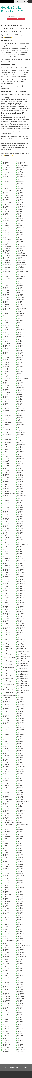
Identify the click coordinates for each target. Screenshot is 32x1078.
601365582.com (21, 181)
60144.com (5, 327)
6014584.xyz (20, 348)
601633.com (6, 937)
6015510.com (20, 576)
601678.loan (20, 1033)
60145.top (5, 341)
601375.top (20, 202)
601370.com (20, 195)
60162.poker (20, 907)
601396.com (20, 236)
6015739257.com (21, 771)
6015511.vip (6, 579)
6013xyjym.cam (6, 273)
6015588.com (6, 630)
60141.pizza (20, 301)
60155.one (5, 553)
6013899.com (20, 227)
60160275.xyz (6, 875)
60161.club (5, 886)
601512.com (6, 488)
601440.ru (5, 329)
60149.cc (19, 392)
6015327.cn (5, 525)
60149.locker (6, 398)
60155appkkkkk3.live (22, 687)
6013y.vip (19, 273)
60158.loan (20, 782)
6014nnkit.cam (20, 428)
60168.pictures (6, 1040)
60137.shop (6, 195)
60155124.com (21, 592)
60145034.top (6, 343)
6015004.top (20, 462)
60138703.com (6, 225)
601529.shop (6, 514)
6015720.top (20, 768)
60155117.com (21, 585)
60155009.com (21, 565)
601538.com (6, 530)
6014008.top (20, 294)
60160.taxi (19, 856)
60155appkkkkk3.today (23, 690)
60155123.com (6, 592)
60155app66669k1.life (22, 660)
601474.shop (6, 373)
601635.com (20, 938)
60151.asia (5, 483)
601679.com (6, 1035)
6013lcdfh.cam (21, 260)
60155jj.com (20, 711)
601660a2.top (20, 998)
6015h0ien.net (6, 826)
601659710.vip (6, 991)
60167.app (19, 1016)
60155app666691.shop (8, 654)
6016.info (5, 845)
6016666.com (6, 1009)
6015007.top (6, 465)
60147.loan (20, 361)
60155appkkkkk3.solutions (8, 690)
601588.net (20, 798)
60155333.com (21, 609)
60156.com (20, 741)
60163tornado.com (22, 956)
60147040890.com (7, 369)
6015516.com (6, 601)
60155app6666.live (7, 653)
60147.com (5, 361)
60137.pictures (6, 194)
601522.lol (19, 504)
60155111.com (21, 579)
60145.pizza (20, 340)
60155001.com (21, 558)
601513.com (20, 488)
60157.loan (5, 759)
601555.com (20, 615)
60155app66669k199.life (23, 662)
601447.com (6, 334)
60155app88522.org (8, 678)
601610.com (6, 889)
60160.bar (19, 850)
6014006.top (20, 292)
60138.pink (5, 215)
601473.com (20, 369)
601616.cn (5, 896)
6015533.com (6, 609)
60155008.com (6, 565)
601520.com (20, 500)
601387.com (20, 223)
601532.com (20, 523)
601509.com (20, 479)
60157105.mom (21, 766)
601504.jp (19, 472)
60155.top (5, 555)
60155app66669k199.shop (8, 664)
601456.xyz (5, 347)
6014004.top (20, 290)
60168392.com (21, 1047)
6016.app (19, 838)
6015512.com (6, 588)
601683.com (6, 1047)
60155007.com (21, 564)
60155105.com (6, 578)
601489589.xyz (6, 392)
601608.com (20, 882)
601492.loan (20, 401)
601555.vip (19, 616)
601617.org (5, 900)
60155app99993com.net (23, 685)
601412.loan (20, 304)
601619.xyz (5, 903)
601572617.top (6, 769)
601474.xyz (20, 373)
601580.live (20, 789)
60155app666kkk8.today (9, 670)
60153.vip (5, 521)
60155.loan (5, 551)
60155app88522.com (22, 674)
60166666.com (21, 1009)
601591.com (6, 810)
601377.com (20, 204)
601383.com (6, 220)
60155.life (19, 550)
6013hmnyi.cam (21, 253)
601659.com (20, 989)
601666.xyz (20, 1007)
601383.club (20, 218)
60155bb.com (20, 696)
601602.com (20, 868)
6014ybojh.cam (21, 444)
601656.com (20, 984)
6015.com (5, 449)
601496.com (6, 405)
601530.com (20, 521)
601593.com (6, 813)
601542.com (20, 539)
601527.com (6, 509)
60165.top (19, 973)
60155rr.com (20, 725)
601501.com (6, 467)
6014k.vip (19, 421)
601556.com (6, 620)
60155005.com (21, 562)
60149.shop (6, 401)
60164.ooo (19, 959)
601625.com (20, 912)
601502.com (6, 469)
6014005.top (6, 292)
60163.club (19, 919)
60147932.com (6, 380)
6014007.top (6, 294)
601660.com (20, 995)
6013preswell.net (21, 264)
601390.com (6, 232)
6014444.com (20, 333)
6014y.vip (5, 444)
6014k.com (5, 421)
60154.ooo (19, 535)
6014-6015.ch (6, 278)
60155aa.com (20, 641)
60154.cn (5, 532)
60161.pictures (21, 887)
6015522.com (20, 604)
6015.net (19, 449)
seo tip (10, 1071)
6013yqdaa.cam (21, 274)
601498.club (6, 406)
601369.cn (5, 188)
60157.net (19, 759)
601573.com (6, 771)
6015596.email (20, 634)
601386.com (20, 222)
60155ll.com (20, 715)
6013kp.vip (5, 259)
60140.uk (19, 287)
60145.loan (5, 340)
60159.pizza (20, 806)
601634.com (20, 937)
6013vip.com (20, 269)
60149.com (5, 396)
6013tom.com (6, 269)
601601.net (5, 863)
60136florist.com (7, 190)
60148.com (20, 382)
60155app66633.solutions (22, 651)
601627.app (5, 915)
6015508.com (6, 574)
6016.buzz (5, 840)
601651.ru (19, 979)
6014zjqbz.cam (6, 446)
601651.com (6, 979)
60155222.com (6, 606)
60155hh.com (20, 708)
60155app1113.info (7, 643)
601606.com (20, 880)
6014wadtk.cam (7, 439)
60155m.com (6, 717)
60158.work (20, 787)
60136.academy (21, 167)
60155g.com (6, 706)
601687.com (20, 1051)
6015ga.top (20, 822)
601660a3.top (6, 1000)
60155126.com (21, 593)
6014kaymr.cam (7, 422)
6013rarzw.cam (6, 267)
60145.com (20, 338)
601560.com (6, 747)
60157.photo (6, 762)
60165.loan (20, 972)
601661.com (20, 1000)
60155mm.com (21, 717)
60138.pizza (20, 215)
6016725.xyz (20, 1025)
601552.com (6, 604)
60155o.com (6, 720)
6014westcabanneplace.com (23, 440)
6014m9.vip (5, 426)
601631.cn (19, 931)
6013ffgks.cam (6, 250)
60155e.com (6, 703)
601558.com (20, 629)
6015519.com (20, 602)
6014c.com (5, 412)
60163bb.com (20, 949)
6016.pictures (20, 847)
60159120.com (21, 810)
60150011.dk (20, 460)
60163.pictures (6, 924)
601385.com (6, 222)
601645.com (6, 966)
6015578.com (6, 629)
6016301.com (20, 928)
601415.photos (6, 308)
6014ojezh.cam (6, 429)
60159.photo (6, 806)
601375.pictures (7, 202)
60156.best (5, 741)
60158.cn (19, 780)
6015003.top (6, 462)
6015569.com (20, 623)
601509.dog (6, 481)
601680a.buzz (20, 1042)
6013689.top (20, 186)
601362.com (20, 178)
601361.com (6, 178)
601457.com (20, 347)
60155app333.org (21, 646)
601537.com (20, 528)
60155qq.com (20, 724)
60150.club (19, 455)
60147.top (19, 364)
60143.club (19, 318)
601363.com (6, 179)
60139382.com (6, 236)
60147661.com (6, 376)
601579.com (6, 778)
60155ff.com (20, 704)
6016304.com (6, 931)
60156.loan (5, 743)
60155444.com (6, 615)
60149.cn (19, 394)
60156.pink (19, 743)
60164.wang (6, 963)
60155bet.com (6, 697)
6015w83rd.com (21, 833)
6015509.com (20, 574)
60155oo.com (20, 720)
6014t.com (5, 436)
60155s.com (6, 727)
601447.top (20, 334)
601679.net (20, 1035)
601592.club (6, 812)
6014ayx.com (6, 410)
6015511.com (20, 578)
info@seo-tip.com (13, 1067)
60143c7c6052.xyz (7, 326)
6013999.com (6, 245)
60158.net (5, 783)
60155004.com (6, 562)
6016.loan (19, 845)
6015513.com (20, 597)
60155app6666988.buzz (23, 654)
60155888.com (21, 630)
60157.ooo (19, 761)
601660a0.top (20, 996)
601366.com (20, 183)
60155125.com (6, 593)
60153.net (5, 520)
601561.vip (5, 748)
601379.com (6, 208)
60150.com (5, 456)
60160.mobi (6, 856)
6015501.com (6, 567)
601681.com (6, 1046)
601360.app (20, 172)
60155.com (5, 550)
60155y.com (6, 738)
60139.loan (5, 231)
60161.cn (19, 886)
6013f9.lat (19, 248)
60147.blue (19, 359)
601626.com (20, 914)
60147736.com (6, 378)
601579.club (6, 776)
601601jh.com (20, 866)
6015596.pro (20, 636)
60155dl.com (20, 701)
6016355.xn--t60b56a (8, 940)
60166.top (5, 995)
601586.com (6, 796)
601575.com (20, 773)
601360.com (20, 174)
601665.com (6, 1005)
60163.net (19, 922)
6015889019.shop (7, 799)
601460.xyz (5, 355)
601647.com (20, 966)
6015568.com (6, 623)
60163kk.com (6, 956)
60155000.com (6, 558)
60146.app (19, 350)
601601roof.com (7, 868)
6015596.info (6, 636)
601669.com (6, 1016)
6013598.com (6, 167)
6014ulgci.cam (20, 436)
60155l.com (6, 715)
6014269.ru (5, 317)
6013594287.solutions (22, 165)
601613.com (20, 893)
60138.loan (5, 209)
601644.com (20, 965)
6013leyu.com (6, 262)
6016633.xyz (6, 1003)
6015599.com (6, 639)
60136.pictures (21, 171)
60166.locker (6, 993)
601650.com (6, 977)
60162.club (5, 905)
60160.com (20, 854)
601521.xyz (20, 502)
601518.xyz (20, 491)
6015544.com (20, 613)
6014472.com (20, 336)
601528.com (20, 511)
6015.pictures (20, 451)
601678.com (6, 1033)
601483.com (6, 389)
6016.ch (19, 840)
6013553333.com (21, 162)
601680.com (6, 1042)
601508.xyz (5, 479)
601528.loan (6, 513)
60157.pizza (6, 764)
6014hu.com (20, 417)
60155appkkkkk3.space (23, 688)
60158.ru (5, 787)
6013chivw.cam (21, 246)
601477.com (20, 376)
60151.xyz (19, 484)
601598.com (6, 815)
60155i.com (6, 710)
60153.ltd (19, 518)
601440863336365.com (9, 331)
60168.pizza (20, 1040)
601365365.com (7, 181)
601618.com (20, 900)
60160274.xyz (20, 873)
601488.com (20, 391)
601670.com (6, 1023)
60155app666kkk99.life (23, 673)
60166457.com (21, 1003)
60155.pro (19, 553)
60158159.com (21, 791)
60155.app (5, 546)
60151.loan (5, 484)
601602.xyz (5, 870)
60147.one (19, 362)
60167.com (5, 1017)
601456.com (20, 345)
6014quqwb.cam (21, 432)
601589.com (20, 799)
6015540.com (6, 613)
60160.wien (20, 857)
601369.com (20, 188)
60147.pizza (6, 364)
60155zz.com (20, 740)
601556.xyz (20, 620)
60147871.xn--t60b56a (23, 378)
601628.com (6, 917)
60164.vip (19, 961)
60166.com (20, 991)
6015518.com (6, 602)
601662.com (6, 1002)
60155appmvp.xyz (21, 692)
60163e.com (6, 954)
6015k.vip (19, 827)
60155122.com (21, 590)
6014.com (5, 280)
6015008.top (20, 465)
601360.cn (5, 174)
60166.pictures (21, 993)
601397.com (20, 238)
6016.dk (19, 843)
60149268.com (6, 403)
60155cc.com (6, 699)
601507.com (6, 477)
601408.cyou (6, 299)
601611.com (6, 891)
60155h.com (6, 708)
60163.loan (5, 922)
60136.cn (19, 169)
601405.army (6, 297)
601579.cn (19, 776)
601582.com (6, 792)
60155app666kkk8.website (22, 671)
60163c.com (6, 951)
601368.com (20, 185)
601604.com (6, 880)
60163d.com (6, 952)
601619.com (20, 901)
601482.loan (20, 385)
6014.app (19, 278)
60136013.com (21, 176)
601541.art (5, 539)
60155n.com (6, 718)
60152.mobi (20, 498)
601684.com (6, 1049)
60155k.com (6, 713)
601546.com (6, 542)
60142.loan (20, 311)
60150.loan (20, 456)
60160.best (5, 852)
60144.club (19, 326)
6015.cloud (20, 447)
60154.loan (20, 534)
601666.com (20, 1005)
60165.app (19, 968)
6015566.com (6, 622)
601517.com (20, 490)
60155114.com (6, 583)
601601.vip (19, 863)
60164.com (5, 958)
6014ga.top (20, 415)
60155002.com (6, 560)
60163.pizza (20, 924)
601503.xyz (20, 470)
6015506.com (6, 572)
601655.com (6, 984)
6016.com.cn (6, 843)
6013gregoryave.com (22, 252)
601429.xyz (20, 317)
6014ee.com (6, 413)
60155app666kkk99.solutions (8, 676)
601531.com (6, 523)
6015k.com (5, 827)
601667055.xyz (6, 1010)
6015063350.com (21, 476)
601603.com (20, 878)
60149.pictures (6, 399)
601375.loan (20, 201)
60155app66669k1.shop (9, 662)
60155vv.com (20, 732)
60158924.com (6, 801)
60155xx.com (20, 736)
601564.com (20, 750)
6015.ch (5, 447)
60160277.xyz (6, 877)
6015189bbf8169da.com (9, 493)
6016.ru (4, 849)
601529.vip (19, 514)
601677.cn (5, 1030)
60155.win (19, 555)
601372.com (6, 199)
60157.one (5, 761)
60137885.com (21, 206)
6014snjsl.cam (20, 434)
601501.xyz (20, 467)
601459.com (6, 350)
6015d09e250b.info (7, 820)
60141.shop (6, 303)
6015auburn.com (7, 819)
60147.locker (6, 362)
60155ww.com (20, 734)
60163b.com (6, 949)
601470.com (20, 366)
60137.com (5, 192)
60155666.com (21, 622)
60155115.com (21, 583)
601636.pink (6, 942)
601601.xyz (20, 864)
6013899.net (6, 229)
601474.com (20, 371)
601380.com (6, 216)
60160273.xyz (6, 873)
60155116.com (6, 585)
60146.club (5, 352)
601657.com (20, 986)
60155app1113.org (21, 643)
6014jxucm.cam (21, 419)
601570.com (20, 764)
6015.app (19, 446)
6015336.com (6, 527)
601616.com (20, 896)
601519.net (5, 495)
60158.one (19, 783)
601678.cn (19, 1032)
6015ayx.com (20, 819)
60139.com (20, 229)
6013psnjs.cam (21, 266)
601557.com (6, 625)
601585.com (20, 794)
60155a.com (6, 641)
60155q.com (6, 724)
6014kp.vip (19, 422)
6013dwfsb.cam (7, 248)
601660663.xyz (6, 996)
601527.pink (20, 509)
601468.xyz (5, 359)
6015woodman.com (8, 836)
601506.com (6, 476)
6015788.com (20, 775)
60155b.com (20, 694)
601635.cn (5, 938)
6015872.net (20, 796)
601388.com (6, 227)
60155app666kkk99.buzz (9, 673)
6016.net (5, 847)
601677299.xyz (6, 1032)
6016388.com (6, 945)
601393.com (20, 234)
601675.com (6, 1028)
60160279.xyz (6, 878)
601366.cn (5, 183)
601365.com (20, 179)
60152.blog (5, 497)
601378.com (6, 206)
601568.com (20, 755)
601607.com (6, 882)
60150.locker (6, 458)
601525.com (6, 507)
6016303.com (20, 930)
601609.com (20, 884)
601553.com (20, 608)
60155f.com (6, 704)
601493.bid (19, 403)
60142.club (19, 310)
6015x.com (20, 836)
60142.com (5, 311)
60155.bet (19, 546)
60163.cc (5, 919)
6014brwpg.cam (21, 410)
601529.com (20, 513)
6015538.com (6, 611)
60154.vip (19, 537)
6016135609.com (7, 894)
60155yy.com (20, 738)
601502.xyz (20, 469)
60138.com (20, 208)
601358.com (6, 165)
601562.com (20, 748)
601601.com (20, 861)
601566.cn (5, 754)
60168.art (5, 1037)
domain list (25, 1067)
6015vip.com (6, 833)
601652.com (6, 981)
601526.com (20, 507)
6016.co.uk (5, 842)
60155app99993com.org (9, 687)
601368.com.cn (6, 186)
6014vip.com (6, 437)
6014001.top (20, 289)
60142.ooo (5, 313)
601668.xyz (5, 1014)
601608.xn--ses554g (8, 884)
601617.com (20, 898)
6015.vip (5, 455)
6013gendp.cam (7, 252)
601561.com (20, 747)
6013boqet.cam (7, 246)
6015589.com (6, 632)
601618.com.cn (6, 901)
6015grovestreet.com (22, 824)
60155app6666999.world (9, 660)
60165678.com (6, 986)
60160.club (5, 854)
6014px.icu (5, 432)
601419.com (6, 310)
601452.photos (6, 345)
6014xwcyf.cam (7, 442)
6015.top (19, 453)
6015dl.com (20, 820)
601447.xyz (5, 336)
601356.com (6, 164)
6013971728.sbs (7, 239)
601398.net (20, 241)
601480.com (6, 385)
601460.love (20, 354)
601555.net (5, 616)
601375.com (6, 201)
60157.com (20, 757)
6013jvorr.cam (6, 257)
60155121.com (6, 590)
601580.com (6, 789)
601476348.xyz (21, 375)
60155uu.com (20, 731)
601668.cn (19, 1010)
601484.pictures (21, 389)
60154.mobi (6, 535)
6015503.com (6, 569)
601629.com (20, 917)
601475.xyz (5, 375)
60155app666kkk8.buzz (23, 663)
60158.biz (19, 778)
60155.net (19, 551)
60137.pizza (20, 194)
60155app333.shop (7, 648)
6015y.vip (5, 838)
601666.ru (5, 1007)
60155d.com (20, 699)
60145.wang (20, 341)
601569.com (6, 757)
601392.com (6, 234)
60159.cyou (20, 803)
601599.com (6, 817)
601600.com (20, 859)
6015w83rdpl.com (7, 835)
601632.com (6, 935)
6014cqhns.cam (21, 412)
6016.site (19, 849)
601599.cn (19, 815)
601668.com (6, 1012)
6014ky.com (6, 424)
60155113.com (21, 581)
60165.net (5, 973)
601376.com (6, 204)
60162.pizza (6, 907)
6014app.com (20, 408)
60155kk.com (20, 713)
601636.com (20, 940)
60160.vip (5, 857)
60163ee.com (20, 954)
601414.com (6, 306)
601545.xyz (20, 541)
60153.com (5, 516)
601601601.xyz (6, 866)
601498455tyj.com (21, 406)
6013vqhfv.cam (6, 271)
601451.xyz (20, 343)
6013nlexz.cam (21, 262)
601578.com (6, 775)
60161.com (5, 887)
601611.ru (19, 891)
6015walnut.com (21, 835)
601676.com (20, 1028)
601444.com (6, 333)
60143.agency (6, 318)
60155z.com (6, 740)
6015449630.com (7, 541)
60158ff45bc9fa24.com (23, 801)
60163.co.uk (6, 921)
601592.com (20, 812)
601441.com (20, 331)
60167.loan (20, 1017)
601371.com (20, 197)
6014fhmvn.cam (7, 415)
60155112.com (6, 581)
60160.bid (19, 852)
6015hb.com (20, 826)
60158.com (5, 782)
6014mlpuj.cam (6, 428)
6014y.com (20, 442)
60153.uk (19, 520)
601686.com (6, 1051)
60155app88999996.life (23, 681)
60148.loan (5, 384)
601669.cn (19, 1014)
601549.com (6, 544)
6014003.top (6, 290)
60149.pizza (20, 399)
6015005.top (6, 463)
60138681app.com (7, 223)
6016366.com (20, 942)
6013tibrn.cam (20, 267)
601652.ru (19, 981)
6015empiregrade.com (8, 822)
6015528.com (6, 608)
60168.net (19, 1039)
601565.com (20, 752)
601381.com (20, 216)
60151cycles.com (21, 495)
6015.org (5, 451)
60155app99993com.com (7, 684)
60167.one (19, 1019)
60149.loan (20, 396)
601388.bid (19, 225)
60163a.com (6, 947)
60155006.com (6, 564)
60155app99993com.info (23, 683)
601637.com (6, 944)
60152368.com (21, 506)
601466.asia (6, 357)
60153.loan (20, 516)
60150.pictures (21, 458)
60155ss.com (20, 727)
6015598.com (20, 637)
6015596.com (6, 634)
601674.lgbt (20, 1026)
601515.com (6, 490)
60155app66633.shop (8, 650)
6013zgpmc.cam (21, 276)
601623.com (20, 910)
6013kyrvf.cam (6, 260)
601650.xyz (20, 977)
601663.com (20, 1002)
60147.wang (6, 366)
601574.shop (6, 773)
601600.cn (5, 859)
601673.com (6, 1026)
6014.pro (19, 281)
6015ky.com (20, 829)
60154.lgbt (5, 534)
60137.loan (20, 192)
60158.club (5, 780)
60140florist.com (21, 299)
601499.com (6, 408)
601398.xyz (5, 243)
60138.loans (20, 209)
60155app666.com (21, 648)
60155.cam (5, 548)
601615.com (20, 894)
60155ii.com (20, 710)
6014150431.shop (21, 308)
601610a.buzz (20, 889)
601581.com (6, 791)
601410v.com (6, 304)
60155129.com (6, 597)
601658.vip (5, 989)
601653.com (6, 982)
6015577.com (6, 627)
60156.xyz (19, 745)
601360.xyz (5, 176)
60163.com (20, 921)
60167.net (5, 1019)
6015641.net (6, 752)
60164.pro (5, 961)
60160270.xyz (20, 870)
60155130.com (6, 599)
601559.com (20, 632)
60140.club (5, 285)
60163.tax (5, 926)
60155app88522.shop (22, 678)
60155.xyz (5, 557)
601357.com (20, 164)
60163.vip (19, 926)
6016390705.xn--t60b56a (23, 945)
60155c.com (20, 697)
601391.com (20, 232)
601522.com (6, 504)
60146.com (20, 352)
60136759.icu (6, 185)
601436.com (20, 324)
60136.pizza (6, 172)
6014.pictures (6, 281)
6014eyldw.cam (21, 413)
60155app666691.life (22, 653)
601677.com (20, 1030)
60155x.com (6, 736)
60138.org (19, 213)
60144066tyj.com (21, 329)
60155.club (19, 548)
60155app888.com (7, 680)
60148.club (19, 380)
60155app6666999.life (22, 658)
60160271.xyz (6, 871)
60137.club (19, 190)
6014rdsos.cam (7, 434)
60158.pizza (6, 785)
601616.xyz (5, 898)
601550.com (20, 557)
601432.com (6, 324)
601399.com (20, 243)
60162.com (20, 905)
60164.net (19, 958)
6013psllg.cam (6, 266)
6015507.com (20, 572)
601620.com (6, 908)
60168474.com (21, 1049)
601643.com (6, 965)
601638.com (20, 944)
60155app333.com (21, 645)
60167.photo (20, 1021)
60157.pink (19, 762)
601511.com (20, 486)
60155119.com (21, 586)
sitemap (8, 1074)
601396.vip (5, 238)
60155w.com (6, 734)
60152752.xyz (6, 511)
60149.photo (20, 398)
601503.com (6, 470)
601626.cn (5, 914)
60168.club (19, 1037)
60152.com (20, 497)
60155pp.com (20, 722)
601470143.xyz (21, 368)
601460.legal (6, 354)
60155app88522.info (22, 676)
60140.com (20, 285)
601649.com (6, 968)
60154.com (20, 532)
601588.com (6, 798)
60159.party (20, 805)
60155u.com (6, 731)
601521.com (6, 502)
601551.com (6, 576)
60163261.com (21, 935)
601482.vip (5, 387)
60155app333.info (7, 646)
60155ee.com (20, 703)
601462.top (20, 355)
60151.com (20, 483)
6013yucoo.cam (7, 276)
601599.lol (19, 817)
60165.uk (5, 975)
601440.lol (19, 327)
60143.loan (20, 320)
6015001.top (6, 460)
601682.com (20, 1046)
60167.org (5, 1021)
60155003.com (21, 560)
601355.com (6, 162)
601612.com (6, 893)
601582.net (20, 792)
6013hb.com (6, 253)
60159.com (5, 803)
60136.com (5, 171)
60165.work (20, 975)
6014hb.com (6, 417)
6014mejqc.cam (21, 426)
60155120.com (21, 588)
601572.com (6, 768)
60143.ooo (5, 322)
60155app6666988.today (23, 656)
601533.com (20, 525)
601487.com (6, 391)
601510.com (6, 486)
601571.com (6, 766)
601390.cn (19, 231)
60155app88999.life (22, 680)
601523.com (6, 506)
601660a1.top (6, 998)
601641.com (20, 963)
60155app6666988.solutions (8, 657)
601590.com (6, 808)
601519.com (20, 493)
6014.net (19, 280)
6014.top (5, 283)
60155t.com (6, 729)
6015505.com (20, 571)
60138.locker (6, 211)
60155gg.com (20, 706)
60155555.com (6, 618)
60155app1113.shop (8, 645)
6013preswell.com (7, 264)
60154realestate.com (22, 544)
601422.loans (6, 315)
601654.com (20, 982)
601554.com (20, 611)
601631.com (6, 933)
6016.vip (5, 850)
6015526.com (20, 606)
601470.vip (5, 368)
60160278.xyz (20, 877)
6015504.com (20, 569)
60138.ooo (5, 213)
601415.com (20, 306)
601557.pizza (20, 625)
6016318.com (20, 933)
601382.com (6, 218)
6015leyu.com (6, 831)
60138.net (19, 211)
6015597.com (6, 637)
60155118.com (6, 586)
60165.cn (19, 970)
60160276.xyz (20, 875)
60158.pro (19, 785)
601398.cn (19, 239)
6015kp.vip (5, 829)
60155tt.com (20, 729)
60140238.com (21, 296)
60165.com (5, 972)
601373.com (20, 199)
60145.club (5, 338)
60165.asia (5, 970)
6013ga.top (20, 250)
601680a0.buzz (6, 1044)
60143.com (5, 320)
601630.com (6, 928)
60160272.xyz (20, 871)
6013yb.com (6, 274)
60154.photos (6, 537)
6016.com (19, 842)
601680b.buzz (20, 1044)
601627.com (20, 915)
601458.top (5, 348)
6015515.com (20, 599)
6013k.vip (19, 257)
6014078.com (20, 297)
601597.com (20, 813)
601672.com (6, 1025)
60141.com (5, 301)
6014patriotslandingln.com (22, 430)
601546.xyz (20, 542)
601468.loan (20, 357)
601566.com (20, 754)
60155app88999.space (8, 681)
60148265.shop (21, 387)
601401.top (5, 296)
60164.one (5, 959)
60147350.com (6, 371)
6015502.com (20, 567)
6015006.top (20, 463)
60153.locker (6, 518)
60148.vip (19, 384)
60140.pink (5, 287)
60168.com (5, 1039)
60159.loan (5, 805)
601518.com (6, 491)
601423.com (20, 315)
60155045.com (6, 571)
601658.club (6, 988)
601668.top (20, 1012)
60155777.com (21, 627)
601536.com (6, 528)
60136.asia (5, 169)
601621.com (20, 908)
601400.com (6, 289)
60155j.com (6, 711)
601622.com (6, 910)
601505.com (20, 474)
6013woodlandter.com (22, 271)
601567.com (6, 755)
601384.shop (20, 220)
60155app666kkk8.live (22, 665)
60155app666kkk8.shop (9, 667)
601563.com (6, 750)
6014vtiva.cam (20, 437)
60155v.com (6, 732)
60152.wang (6, 500)
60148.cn (5, 382)
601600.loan (6, 861)
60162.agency (20, 903)
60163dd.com (20, 952)
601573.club (20, 769)
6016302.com (6, 930)
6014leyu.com (20, 424)
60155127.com (6, 595)
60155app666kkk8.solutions (23, 668)
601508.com (20, 477)
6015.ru (4, 453)
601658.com (20, 988)
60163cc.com (20, 951)
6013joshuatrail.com (22, 255)
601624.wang (6, 912)
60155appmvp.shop (8, 692)
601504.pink (6, 474)
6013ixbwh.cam (6, 255)
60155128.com (21, 595)
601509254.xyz (21, 481)
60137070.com (6, 197)
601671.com (20, 1023)
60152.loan (5, 498)
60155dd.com (6, 701)
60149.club (5, 394)
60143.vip (19, 322)
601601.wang (6, 864)
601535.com (20, 527)
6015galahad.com (7, 824)
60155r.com (6, 725)
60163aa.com (20, 947)
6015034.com (6, 472)
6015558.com (20, 618)
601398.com (6, 241)
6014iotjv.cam (6, 419)
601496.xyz (20, 405)
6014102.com (20, 303)
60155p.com (6, 722)
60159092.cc (20, 808)
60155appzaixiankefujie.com (8, 695)
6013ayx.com (20, 245)
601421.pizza (20, 313)
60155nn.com (20, 718)
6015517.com (20, 601)
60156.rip (5, 745)
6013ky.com (20, 259)
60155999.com (21, 639)
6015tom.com (20, 831)
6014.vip (19, 283)
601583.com (6, 794)
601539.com (20, 530)
